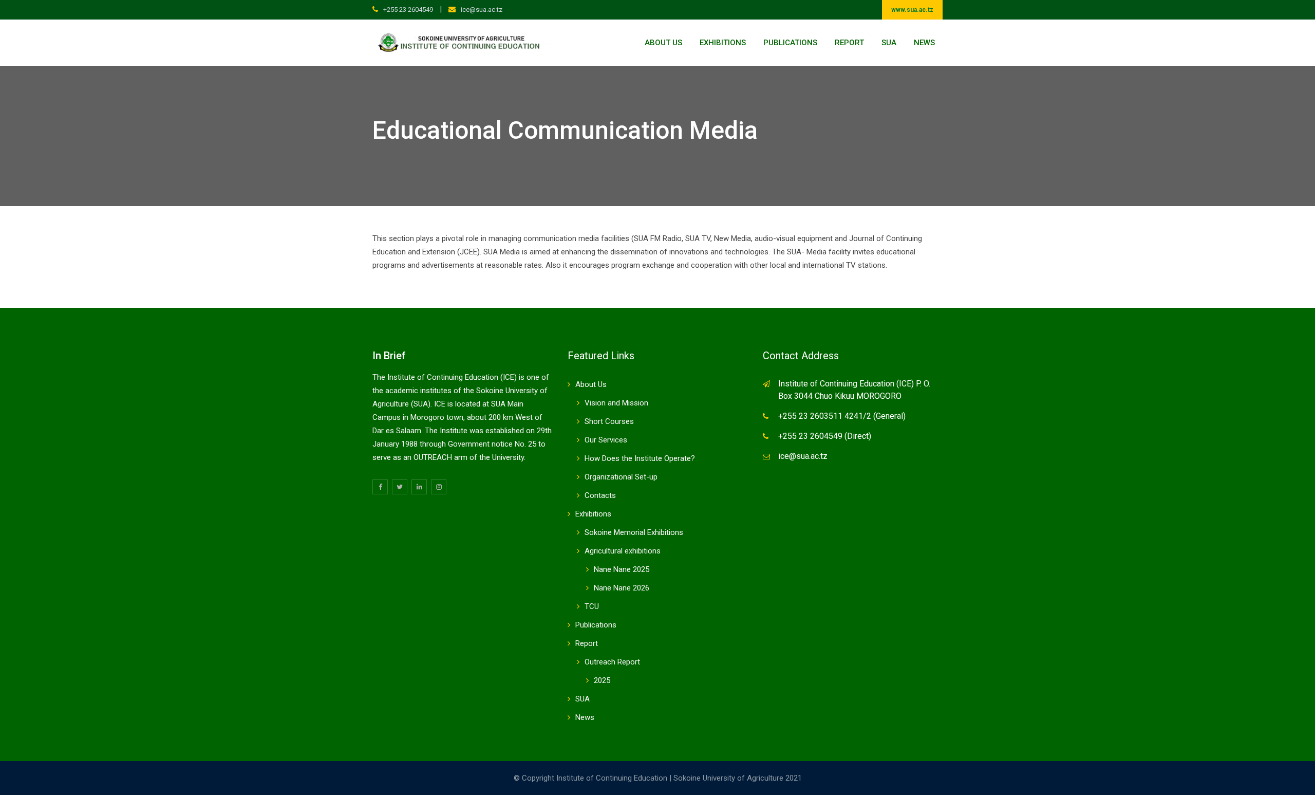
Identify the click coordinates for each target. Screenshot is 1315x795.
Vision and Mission (616, 403)
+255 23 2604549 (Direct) (824, 436)
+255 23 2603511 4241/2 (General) (842, 416)
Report (849, 42)
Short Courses (609, 421)
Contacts (600, 495)
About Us (663, 42)
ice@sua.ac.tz (481, 9)
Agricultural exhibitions (623, 551)
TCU (592, 606)
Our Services (606, 440)
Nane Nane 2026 (621, 588)
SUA (888, 42)
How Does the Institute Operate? (640, 458)
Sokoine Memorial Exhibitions (634, 532)
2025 (602, 680)
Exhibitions (723, 42)
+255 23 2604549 (408, 9)
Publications (790, 42)
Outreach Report (612, 662)
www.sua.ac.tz (912, 9)
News (924, 42)
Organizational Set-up (621, 477)
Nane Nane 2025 (621, 569)
